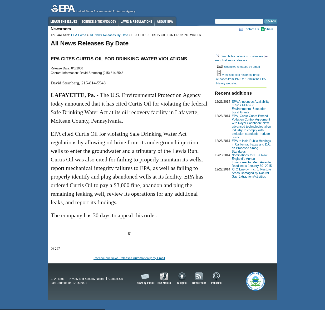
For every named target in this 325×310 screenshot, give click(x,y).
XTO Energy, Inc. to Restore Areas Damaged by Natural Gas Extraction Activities (251, 173)
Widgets (182, 278)
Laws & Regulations (136, 21)
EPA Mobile (164, 278)
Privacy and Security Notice (86, 278)
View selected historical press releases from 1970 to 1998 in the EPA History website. (241, 79)
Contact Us (251, 29)
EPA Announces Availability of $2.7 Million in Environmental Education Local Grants (251, 107)
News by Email (144, 278)
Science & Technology (98, 21)
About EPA (165, 21)
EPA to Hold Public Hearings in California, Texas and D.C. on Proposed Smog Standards (251, 146)
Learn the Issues (63, 21)
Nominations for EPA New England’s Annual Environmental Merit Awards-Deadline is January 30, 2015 (252, 160)
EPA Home (78, 35)
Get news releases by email (242, 66)
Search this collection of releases (242, 56)
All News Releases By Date (109, 35)
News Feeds (199, 278)
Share (269, 29)
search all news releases (231, 60)
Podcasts (216, 278)
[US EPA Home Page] (93, 10)
